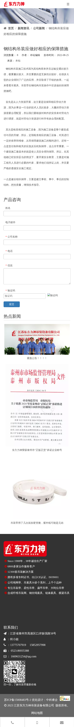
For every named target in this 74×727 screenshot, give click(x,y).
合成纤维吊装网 (17, 593)
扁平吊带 (42, 588)
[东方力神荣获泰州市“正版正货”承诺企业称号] (37, 405)
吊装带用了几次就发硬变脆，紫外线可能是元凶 (37, 523)
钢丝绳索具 (36, 593)
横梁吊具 (64, 593)
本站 (17, 60)
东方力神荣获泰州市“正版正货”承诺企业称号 (37, 450)
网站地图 (37, 712)
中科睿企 (52, 699)
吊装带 (25, 85)
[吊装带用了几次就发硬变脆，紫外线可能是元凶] (37, 488)
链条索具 (50, 593)
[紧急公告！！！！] (37, 339)
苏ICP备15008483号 (16, 699)
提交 (11, 304)
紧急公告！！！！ (37, 358)
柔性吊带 (29, 588)
